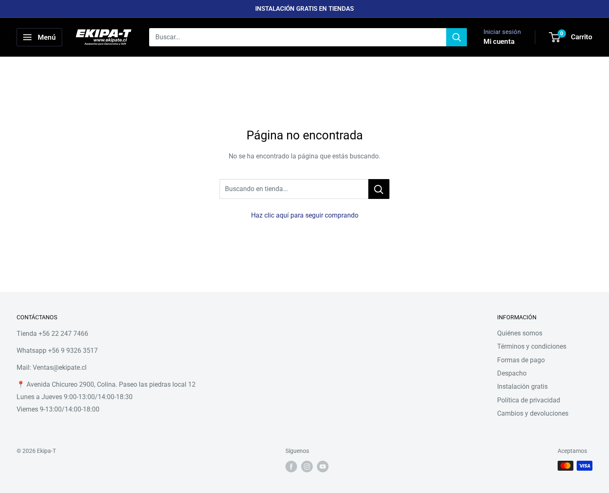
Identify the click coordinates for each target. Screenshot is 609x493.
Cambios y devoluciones (532, 413)
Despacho (512, 373)
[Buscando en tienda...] (378, 189)
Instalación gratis (522, 386)
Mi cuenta (499, 41)
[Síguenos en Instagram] (307, 466)
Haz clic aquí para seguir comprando (304, 215)
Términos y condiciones (531, 346)
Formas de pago (521, 360)
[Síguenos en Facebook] (291, 466)
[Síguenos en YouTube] (323, 466)
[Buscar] (456, 37)
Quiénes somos (519, 333)
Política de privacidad (528, 400)
